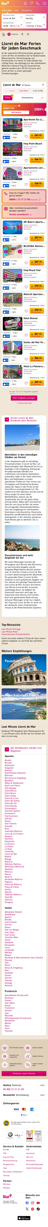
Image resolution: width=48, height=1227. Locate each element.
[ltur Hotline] (37, 3)
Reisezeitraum (8, 23)
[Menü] (23, 1132)
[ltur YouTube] (38, 1204)
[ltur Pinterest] (32, 1210)
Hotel (17, 11)
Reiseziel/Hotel (9, 15)
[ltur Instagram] (32, 1204)
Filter (7, 97)
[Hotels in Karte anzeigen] (43, 85)
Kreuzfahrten (27, 11)
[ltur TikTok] (38, 1210)
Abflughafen (30, 15)
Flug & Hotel (7, 11)
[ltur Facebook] (27, 1204)
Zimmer (29, 23)
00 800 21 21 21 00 (13, 1089)
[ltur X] (27, 1210)
